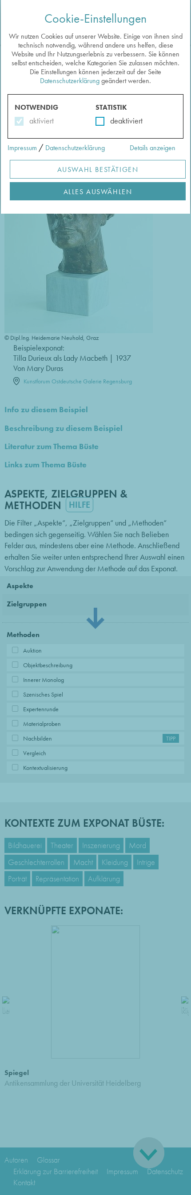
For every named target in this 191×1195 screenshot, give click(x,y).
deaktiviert (120, 121)
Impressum (22, 147)
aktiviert (39, 121)
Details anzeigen (152, 147)
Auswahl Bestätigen (98, 169)
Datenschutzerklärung (69, 80)
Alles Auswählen (98, 191)
